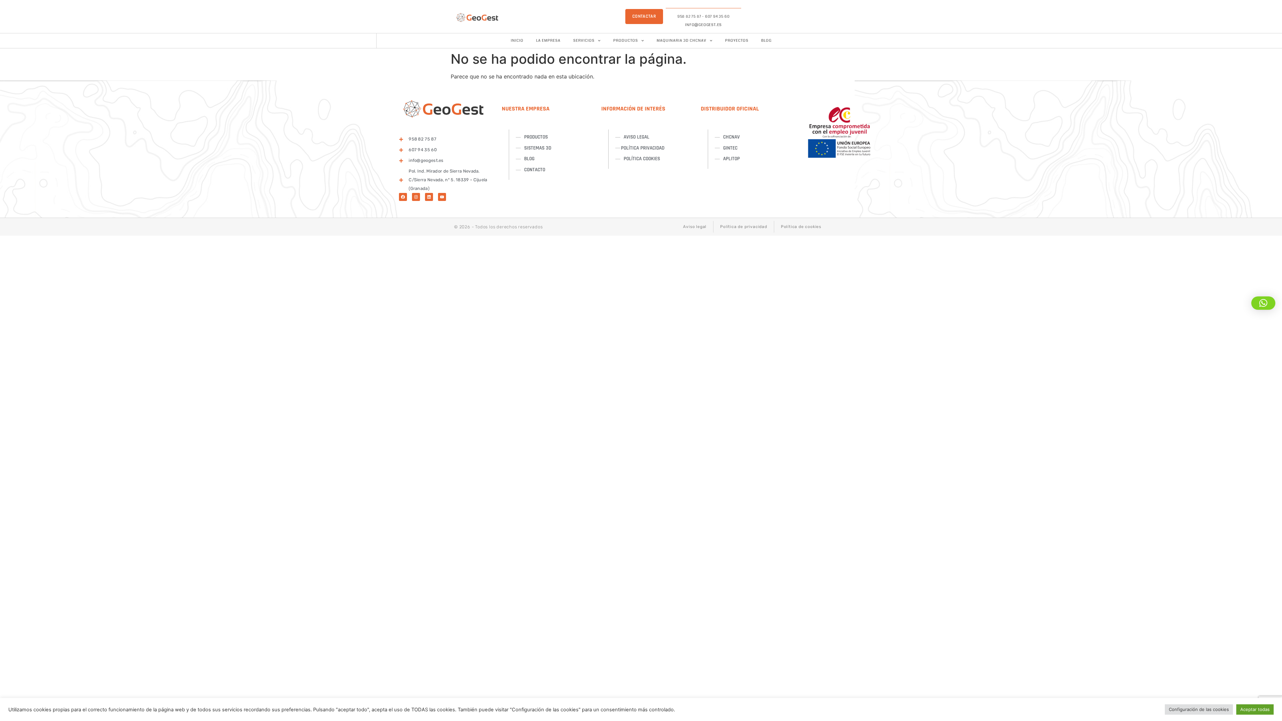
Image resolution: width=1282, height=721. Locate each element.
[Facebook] (403, 197)
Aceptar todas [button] (1255, 709)
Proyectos (737, 40)
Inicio (517, 40)
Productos (625, 40)
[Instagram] (416, 197)
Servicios (584, 40)
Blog (766, 40)
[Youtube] (442, 197)
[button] (1263, 303)
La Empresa (548, 40)
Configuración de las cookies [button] (1199, 709)
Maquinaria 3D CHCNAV (681, 40)
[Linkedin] (429, 197)
